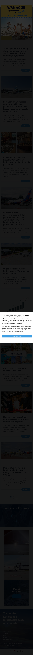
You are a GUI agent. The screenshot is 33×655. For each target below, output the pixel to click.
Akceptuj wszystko (17, 336)
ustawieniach (19, 331)
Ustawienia (16, 339)
